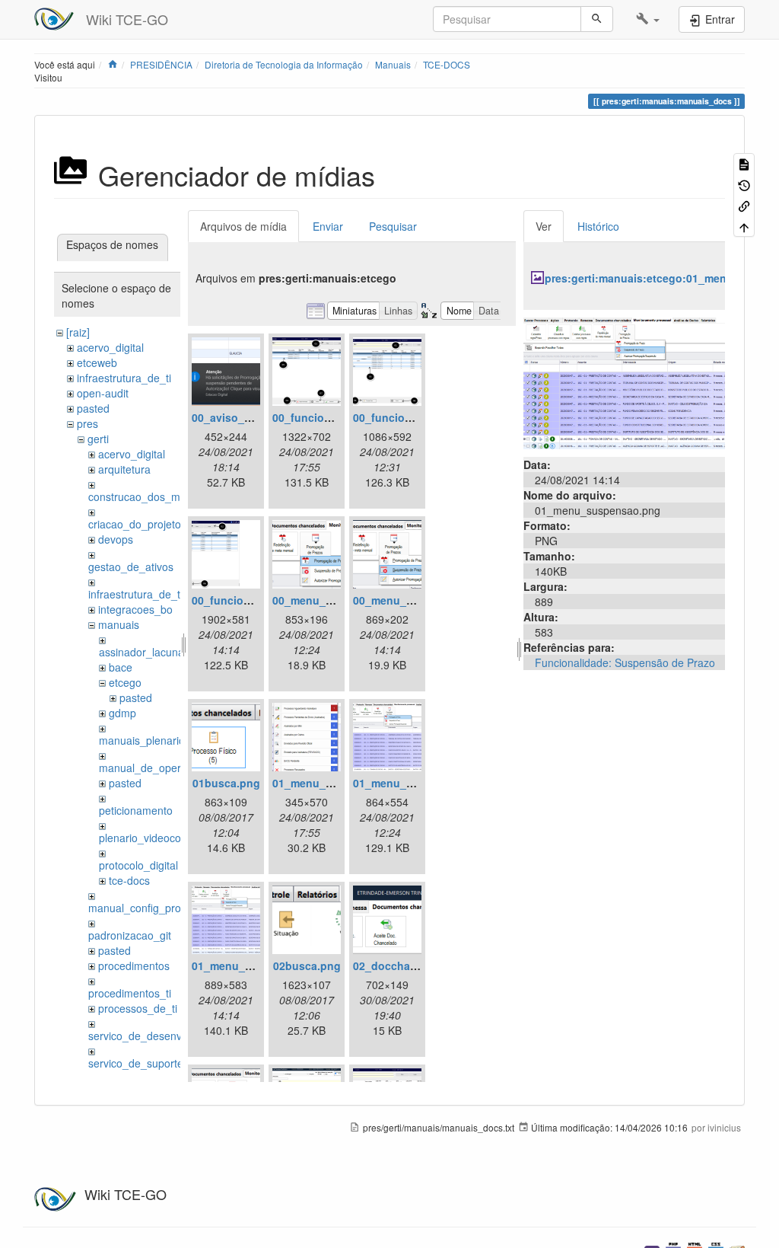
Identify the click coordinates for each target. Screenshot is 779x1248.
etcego (125, 682)
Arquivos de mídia (243, 226)
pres (87, 423)
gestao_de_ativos (130, 566)
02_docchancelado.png (414, 965)
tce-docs (129, 880)
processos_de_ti (137, 1008)
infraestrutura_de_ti (124, 377)
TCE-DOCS (446, 64)
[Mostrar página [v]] (744, 163)
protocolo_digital (138, 865)
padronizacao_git (129, 935)
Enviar (328, 226)
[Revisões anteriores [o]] (744, 183)
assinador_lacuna (141, 651)
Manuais (393, 64)
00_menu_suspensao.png (420, 600)
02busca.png (307, 965)
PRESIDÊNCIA (161, 64)
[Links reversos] (744, 205)
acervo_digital (110, 347)
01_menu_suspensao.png (259, 965)
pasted (93, 408)
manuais (118, 624)
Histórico (598, 226)
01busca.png (226, 782)
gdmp (122, 712)
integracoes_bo (135, 609)
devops (115, 539)
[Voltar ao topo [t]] (744, 225)
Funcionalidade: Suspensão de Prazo (625, 662)
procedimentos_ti (129, 993)
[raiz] (78, 332)
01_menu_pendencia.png (338, 782)
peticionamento (136, 810)
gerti (98, 438)
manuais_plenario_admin (160, 740)
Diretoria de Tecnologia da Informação (284, 64)
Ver (544, 226)
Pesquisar (393, 226)
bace (120, 667)
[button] (648, 19)
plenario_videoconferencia (162, 837)
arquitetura (124, 469)
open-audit (103, 393)
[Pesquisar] (596, 19)
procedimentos (134, 965)
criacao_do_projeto (134, 523)
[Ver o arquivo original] (624, 381)
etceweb (97, 362)
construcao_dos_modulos (150, 496)
